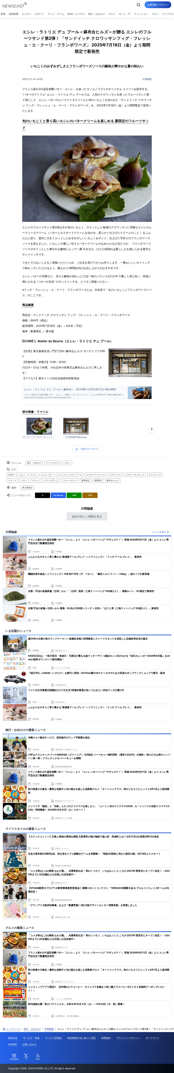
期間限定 (98, 480)
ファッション (141, 13)
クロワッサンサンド (135, 474)
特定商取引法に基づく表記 (81, 1037)
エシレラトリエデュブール (70, 474)
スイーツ (12, 480)
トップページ (13, 1028)
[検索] (138, 4)
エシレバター (47, 474)
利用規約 (106, 1037)
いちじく (22, 474)
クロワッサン (115, 474)
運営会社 (13, 1037)
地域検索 (13, 13)
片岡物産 (147, 79)
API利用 (12, 1044)
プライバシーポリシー (128, 1037)
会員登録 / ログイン (158, 4)
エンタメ (26, 13)
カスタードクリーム (95, 474)
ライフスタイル (53, 463)
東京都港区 (27, 487)
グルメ (111, 13)
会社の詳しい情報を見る (87, 516)
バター (24, 480)
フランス (35, 480)
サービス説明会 (53, 1037)
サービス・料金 (31, 1037)
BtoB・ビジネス (76, 13)
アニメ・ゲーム (56, 13)
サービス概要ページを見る (148, 1065)
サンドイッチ (155, 474)
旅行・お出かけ (96, 13)
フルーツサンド (70, 480)
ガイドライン (152, 1037)
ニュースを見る (159, 532)
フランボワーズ (51, 480)
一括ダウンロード (89, 448)
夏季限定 (85, 480)
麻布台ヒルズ (113, 480)
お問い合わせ (29, 1044)
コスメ (155, 13)
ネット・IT (124, 13)
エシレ (33, 474)
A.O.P (10, 474)
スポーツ (39, 13)
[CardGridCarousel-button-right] (151, 428)
